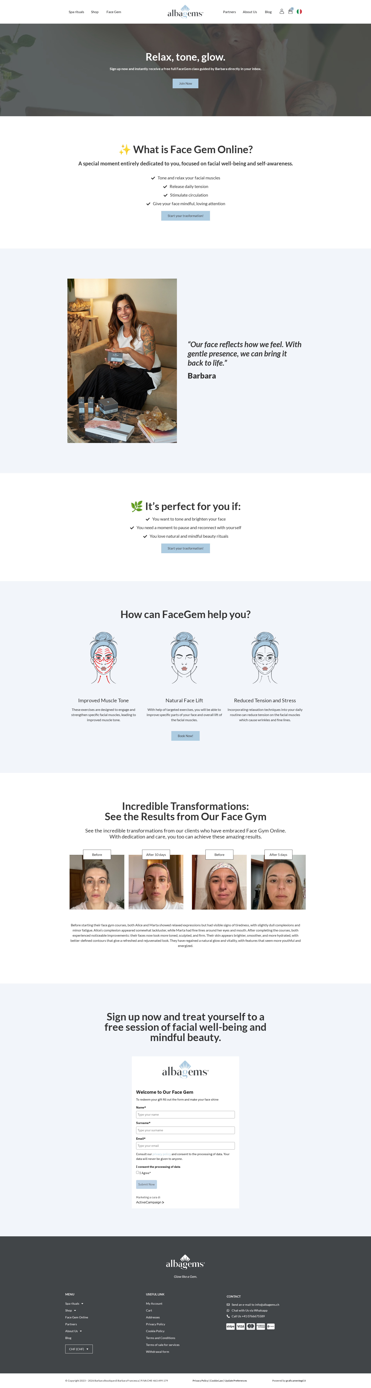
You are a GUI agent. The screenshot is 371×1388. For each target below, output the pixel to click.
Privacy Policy (155, 1324)
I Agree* (145, 1173)
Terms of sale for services (162, 1345)
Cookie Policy (155, 1331)
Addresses (153, 1317)
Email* (141, 1139)
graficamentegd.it (296, 1380)
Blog (68, 1338)
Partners (71, 1324)
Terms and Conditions (160, 1338)
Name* (141, 1107)
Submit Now (146, 1184)
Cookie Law (216, 1380)
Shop (68, 1310)
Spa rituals (72, 1303)
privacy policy (161, 1154)
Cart (149, 1310)
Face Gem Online (76, 1317)
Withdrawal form (157, 1351)
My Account (154, 1303)
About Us (71, 1331)
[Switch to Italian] (299, 11)
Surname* (143, 1123)
